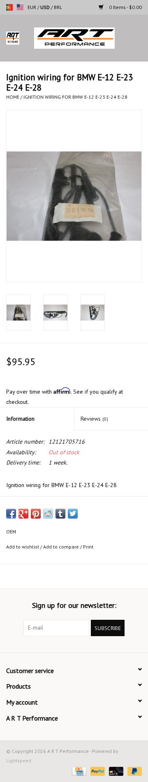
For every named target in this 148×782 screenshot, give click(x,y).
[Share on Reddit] (48, 514)
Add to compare (61, 547)
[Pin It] (36, 514)
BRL (58, 7)
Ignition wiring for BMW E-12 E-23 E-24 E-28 (75, 97)
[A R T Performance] (87, 37)
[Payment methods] (78, 771)
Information (20, 418)
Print (88, 547)
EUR (32, 7)
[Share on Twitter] (73, 514)
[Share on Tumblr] (60, 514)
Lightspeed (18, 760)
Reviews (94, 418)
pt (9, 7)
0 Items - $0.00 (125, 7)
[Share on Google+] (23, 514)
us (20, 7)
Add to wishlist (22, 547)
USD (45, 7)
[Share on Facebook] (11, 514)
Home (12, 97)
